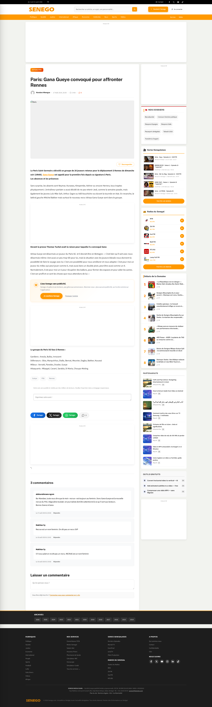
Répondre (56, 513)
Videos (28, 676)
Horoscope (70, 662)
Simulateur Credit (73, 665)
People (28, 658)
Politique (33, 17)
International (64, 17)
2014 (132, 619)
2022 (69, 619)
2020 (84, 619)
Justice (52, 17)
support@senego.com (136, 691)
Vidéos (123, 17)
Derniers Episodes (114, 641)
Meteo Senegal (72, 645)
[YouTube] (178, 2)
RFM (109, 668)
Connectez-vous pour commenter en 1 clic (65, 595)
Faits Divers (29, 672)
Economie (29, 652)
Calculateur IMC (72, 658)
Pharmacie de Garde (74, 655)
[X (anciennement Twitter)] (173, 2)
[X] (156, 661)
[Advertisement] (106, 43)
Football (28, 665)
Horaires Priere (72, 652)
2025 (45, 619)
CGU (150, 652)
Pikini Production (113, 655)
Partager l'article (71, 296)
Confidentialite (154, 648)
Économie (85, 17)
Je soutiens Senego (51, 296)
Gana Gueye (48, 174)
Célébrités (97, 17)
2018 (100, 619)
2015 (124, 619)
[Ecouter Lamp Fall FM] (182, 259)
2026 (37, 619)
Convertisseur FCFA (73, 641)
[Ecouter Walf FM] (182, 244)
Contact (151, 645)
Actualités (37, 70)
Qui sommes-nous (155, 641)
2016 (116, 619)
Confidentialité (117, 693)
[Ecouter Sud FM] (182, 236)
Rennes (52, 378)
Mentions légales (103, 693)
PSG (43, 378)
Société (43, 17)
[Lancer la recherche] (134, 9)
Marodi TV (111, 645)
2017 (108, 619)
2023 (61, 619)
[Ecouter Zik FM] (182, 228)
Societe (28, 645)
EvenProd (111, 648)
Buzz (106, 17)
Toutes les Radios (114, 664)
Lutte (27, 669)
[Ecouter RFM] (182, 220)
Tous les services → (73, 669)
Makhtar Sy (40, 525)
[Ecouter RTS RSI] (182, 251)
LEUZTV (110, 652)
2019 (92, 619)
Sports (114, 17)
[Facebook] (169, 2)
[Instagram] (167, 661)
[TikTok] (182, 2)
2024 (53, 619)
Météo (181, 17)
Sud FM (110, 675)
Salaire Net (70, 648)
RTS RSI (110, 678)
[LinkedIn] (173, 661)
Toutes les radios (163, 267)
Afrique (75, 17)
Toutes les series (164, 201)
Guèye (34, 378)
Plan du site (93, 693)
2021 (77, 619)
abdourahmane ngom (45, 494)
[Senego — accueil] (42, 9)
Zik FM (110, 671)
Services (172, 17)
